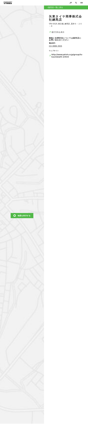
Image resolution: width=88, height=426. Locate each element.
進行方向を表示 (57, 32)
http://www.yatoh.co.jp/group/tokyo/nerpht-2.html (66, 55)
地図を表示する (24, 215)
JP (70, 2)
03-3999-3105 (55, 46)
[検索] (76, 2)
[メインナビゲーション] (81, 2)
